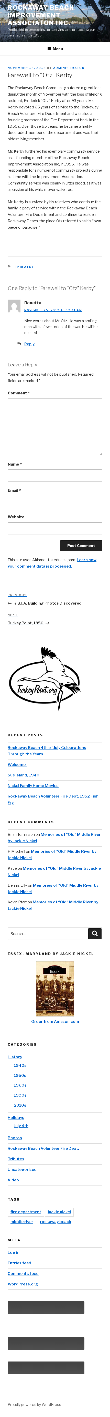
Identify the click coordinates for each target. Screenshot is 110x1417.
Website (16, 517)
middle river (21, 1221)
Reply (29, 344)
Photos (15, 1138)
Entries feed (19, 1263)
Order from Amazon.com (55, 1021)
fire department (25, 1212)
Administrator (69, 68)
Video (13, 1180)
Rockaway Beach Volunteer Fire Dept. (43, 1148)
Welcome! (17, 764)
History (15, 1057)
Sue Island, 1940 (23, 775)
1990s (20, 1095)
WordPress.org (23, 1284)
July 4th (21, 1126)
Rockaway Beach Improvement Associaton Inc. (41, 15)
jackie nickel (59, 1212)
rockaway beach (55, 1221)
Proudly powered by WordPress (34, 1404)
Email (14, 490)
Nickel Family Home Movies (33, 785)
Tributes (24, 266)
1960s (20, 1085)
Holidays (16, 1117)
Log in (13, 1252)
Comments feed (23, 1273)
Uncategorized (22, 1169)
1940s (20, 1065)
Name (15, 464)
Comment (19, 393)
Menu (58, 49)
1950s (20, 1075)
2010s (20, 1105)
